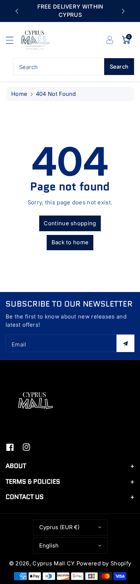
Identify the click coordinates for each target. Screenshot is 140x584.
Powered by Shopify (104, 563)
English (49, 545)
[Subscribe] (125, 343)
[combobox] (73, 66)
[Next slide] (123, 11)
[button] (13, 40)
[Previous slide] (17, 11)
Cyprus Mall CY (53, 563)
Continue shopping (70, 223)
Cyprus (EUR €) (59, 527)
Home (19, 94)
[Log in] (110, 40)
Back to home (70, 242)
